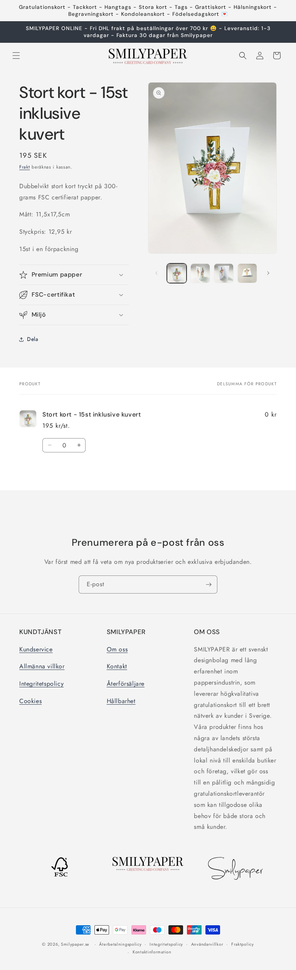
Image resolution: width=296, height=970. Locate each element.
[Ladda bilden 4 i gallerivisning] (247, 273)
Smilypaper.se (75, 944)
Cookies (30, 701)
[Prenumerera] (208, 584)
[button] (16, 55)
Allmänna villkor (42, 666)
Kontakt (117, 666)
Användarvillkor (207, 944)
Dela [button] (32, 339)
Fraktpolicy (242, 944)
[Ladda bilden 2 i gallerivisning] (200, 273)
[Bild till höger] (268, 273)
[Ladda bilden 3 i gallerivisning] (224, 273)
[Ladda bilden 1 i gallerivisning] (177, 273)
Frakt (24, 167)
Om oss (117, 649)
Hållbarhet (121, 701)
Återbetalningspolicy (120, 944)
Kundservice (36, 649)
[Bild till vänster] (156, 273)
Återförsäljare (126, 683)
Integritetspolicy (41, 683)
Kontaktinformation (152, 952)
